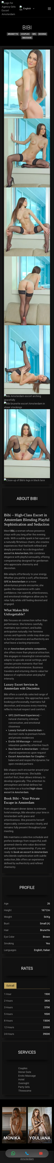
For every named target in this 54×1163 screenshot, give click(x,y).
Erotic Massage (27, 1075)
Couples (25, 34)
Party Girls (24, 1086)
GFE (34, 34)
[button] (33, 8)
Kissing (42, 34)
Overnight (23, 1083)
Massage (27, 38)
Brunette (13, 34)
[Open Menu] (49, 9)
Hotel (21, 1079)
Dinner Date (24, 1072)
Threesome (24, 1090)
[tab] (10, 986)
